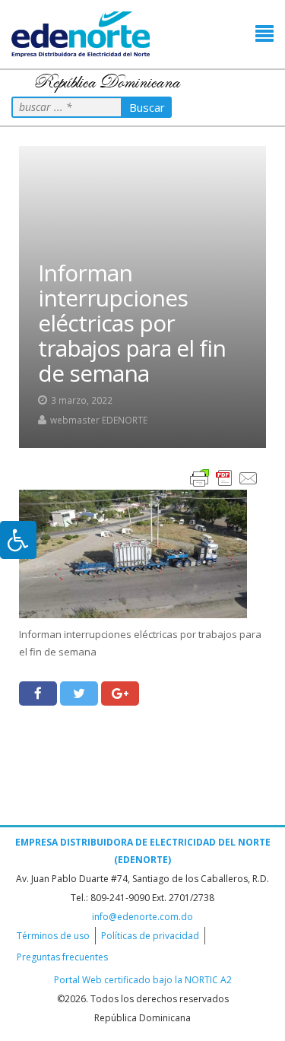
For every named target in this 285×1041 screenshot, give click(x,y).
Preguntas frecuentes (62, 957)
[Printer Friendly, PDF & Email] (224, 477)
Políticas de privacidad (150, 935)
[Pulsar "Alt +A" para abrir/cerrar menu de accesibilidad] (18, 540)
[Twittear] (79, 693)
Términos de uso (53, 935)
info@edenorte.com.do (142, 916)
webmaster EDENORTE (98, 420)
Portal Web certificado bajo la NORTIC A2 (143, 979)
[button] (264, 33)
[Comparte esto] (38, 693)
